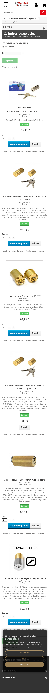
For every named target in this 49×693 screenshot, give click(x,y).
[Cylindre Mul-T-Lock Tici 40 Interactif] (24, 90)
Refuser (24, 658)
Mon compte (8, 677)
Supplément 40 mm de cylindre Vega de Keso (24, 578)
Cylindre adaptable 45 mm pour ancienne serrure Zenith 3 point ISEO (24, 387)
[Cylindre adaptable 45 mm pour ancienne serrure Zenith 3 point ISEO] (24, 367)
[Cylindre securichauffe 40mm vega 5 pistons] (24, 461)
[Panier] (44, 5)
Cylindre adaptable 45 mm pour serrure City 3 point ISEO (24, 198)
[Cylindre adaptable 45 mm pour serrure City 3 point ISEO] (24, 177)
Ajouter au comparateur (35, 152)
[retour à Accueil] (4, 18)
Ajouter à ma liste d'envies (13, 152)
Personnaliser (25, 653)
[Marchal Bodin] (21, 4)
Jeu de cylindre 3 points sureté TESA (24, 296)
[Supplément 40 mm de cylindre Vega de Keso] (24, 559)
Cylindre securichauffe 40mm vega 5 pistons (24, 480)
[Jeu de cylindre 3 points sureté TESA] (24, 277)
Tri (3, 53)
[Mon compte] (36, 5)
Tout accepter (25, 664)
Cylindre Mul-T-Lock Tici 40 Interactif (24, 111)
